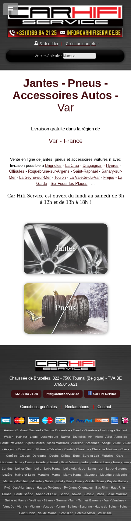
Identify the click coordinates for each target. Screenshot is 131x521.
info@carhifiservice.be (63, 393)
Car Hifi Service (104, 393)
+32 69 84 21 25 (26, 393)
